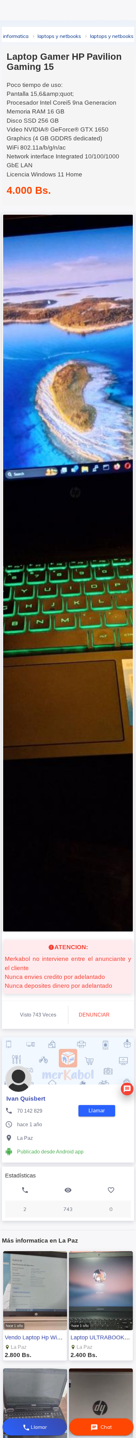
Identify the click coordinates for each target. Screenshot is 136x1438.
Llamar (34, 1427)
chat (101, 1427)
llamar (97, 1110)
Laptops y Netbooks (59, 36)
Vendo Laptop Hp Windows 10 (43, 1337)
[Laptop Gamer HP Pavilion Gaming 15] (68, 573)
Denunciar (94, 1014)
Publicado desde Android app (50, 1151)
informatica (15, 36)
